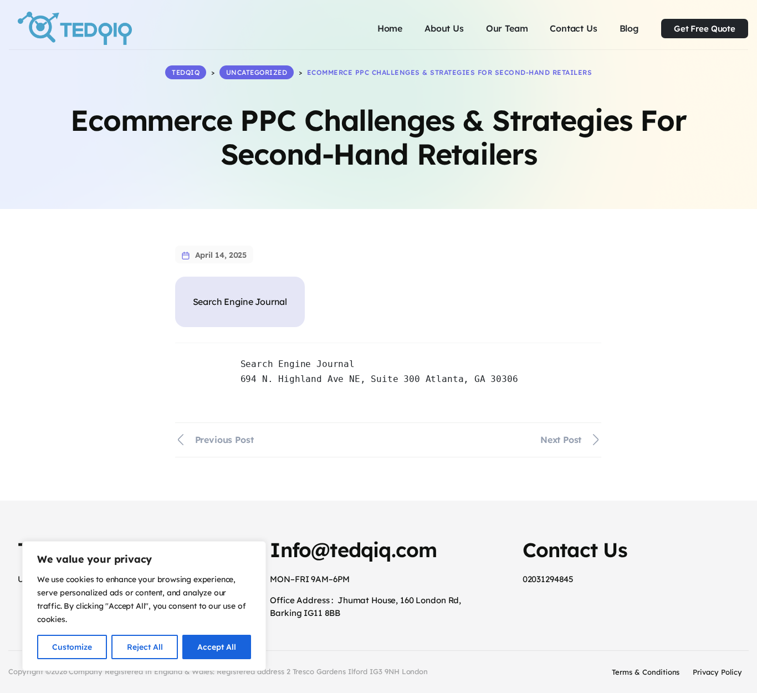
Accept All (216, 647)
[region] (144, 606)
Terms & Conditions (645, 671)
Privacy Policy (717, 671)
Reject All (145, 647)
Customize (72, 647)
